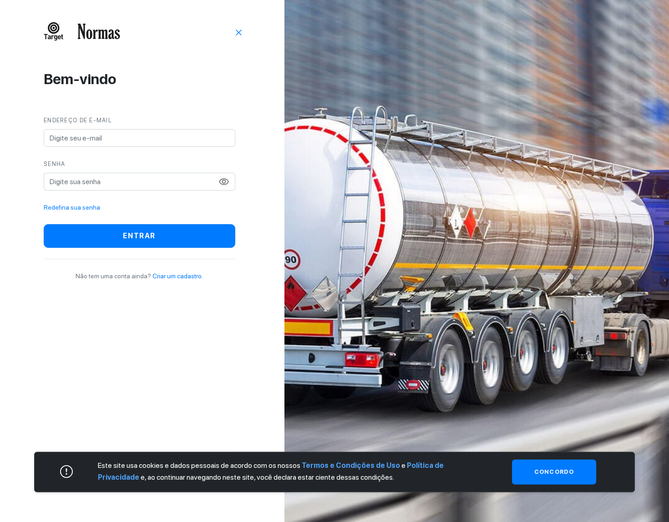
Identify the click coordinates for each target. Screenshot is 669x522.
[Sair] (239, 32)
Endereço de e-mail (78, 120)
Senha (54, 164)
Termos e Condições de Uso (351, 465)
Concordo (554, 471)
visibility (223, 181)
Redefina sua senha (72, 207)
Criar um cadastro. (177, 276)
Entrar (139, 235)
